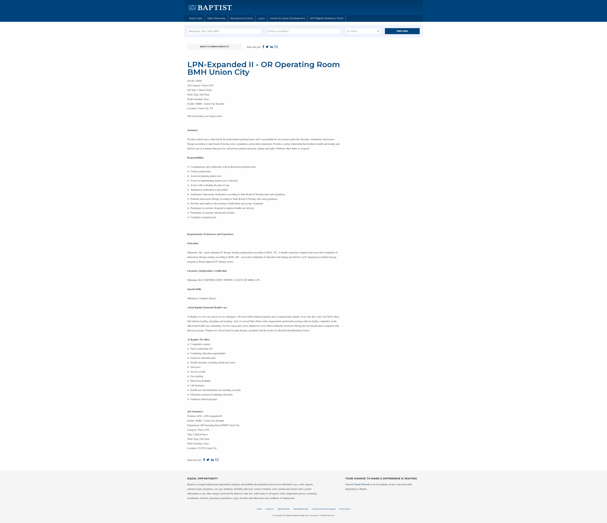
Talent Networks (216, 18)
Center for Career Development (287, 18)
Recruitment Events (241, 18)
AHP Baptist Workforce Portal (326, 18)
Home (259, 509)
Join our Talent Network (357, 484)
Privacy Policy (344, 509)
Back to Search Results (214, 46)
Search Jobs (195, 18)
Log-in (261, 18)
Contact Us (269, 509)
